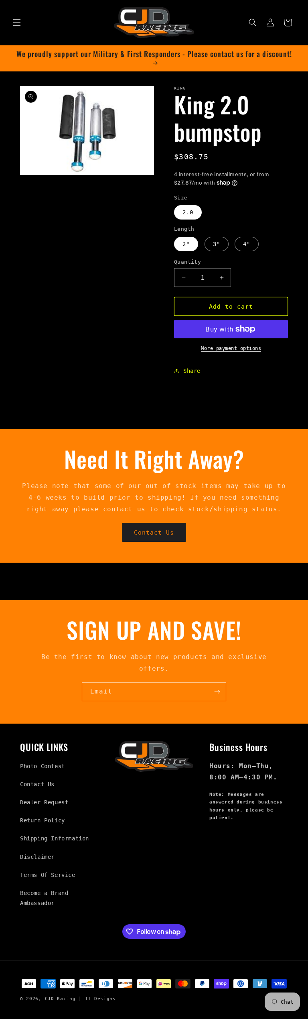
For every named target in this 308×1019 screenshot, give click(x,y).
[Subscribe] (217, 691)
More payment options (231, 348)
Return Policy (42, 820)
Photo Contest (42, 766)
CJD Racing (60, 998)
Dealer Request (44, 802)
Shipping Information (54, 838)
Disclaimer (37, 857)
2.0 (187, 212)
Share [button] (192, 371)
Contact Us (154, 532)
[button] (17, 22)
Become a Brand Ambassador (44, 898)
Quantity (187, 262)
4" (246, 244)
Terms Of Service (47, 875)
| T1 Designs (97, 998)
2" (186, 244)
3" (216, 244)
